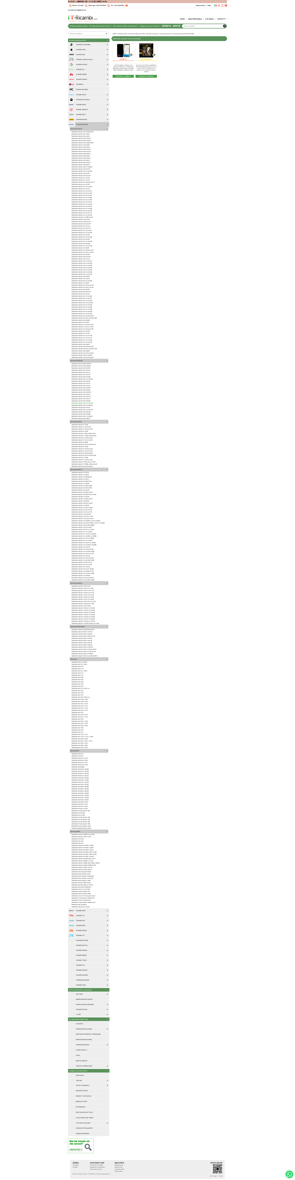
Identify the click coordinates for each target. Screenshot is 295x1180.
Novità (176, 25)
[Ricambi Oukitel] (71, 945)
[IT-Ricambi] (83, 23)
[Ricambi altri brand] (71, 44)
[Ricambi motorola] (71, 99)
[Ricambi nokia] (71, 104)
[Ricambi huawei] (71, 74)
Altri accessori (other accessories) (124, 26)
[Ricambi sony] (71, 910)
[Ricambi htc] (71, 69)
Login (209, 5)
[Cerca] (224, 26)
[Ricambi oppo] (71, 114)
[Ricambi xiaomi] (71, 930)
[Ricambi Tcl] (71, 915)
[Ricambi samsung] (71, 124)
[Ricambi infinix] (71, 955)
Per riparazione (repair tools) (99, 26)
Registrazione (200, 5)
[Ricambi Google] (71, 64)
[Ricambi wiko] (71, 925)
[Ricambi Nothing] (71, 940)
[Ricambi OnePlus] (71, 109)
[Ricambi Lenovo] (71, 79)
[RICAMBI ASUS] (71, 54)
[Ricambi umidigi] (71, 950)
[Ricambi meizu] (71, 94)
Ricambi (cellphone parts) (78, 26)
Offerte (166, 25)
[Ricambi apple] (71, 49)
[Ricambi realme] (71, 119)
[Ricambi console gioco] (71, 59)
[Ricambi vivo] (71, 920)
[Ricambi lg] (71, 84)
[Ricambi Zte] (71, 935)
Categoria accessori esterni (149, 26)
